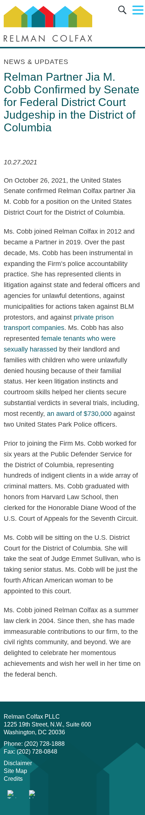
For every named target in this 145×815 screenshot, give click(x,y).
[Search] (122, 11)
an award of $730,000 (79, 413)
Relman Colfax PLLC (32, 716)
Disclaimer (18, 763)
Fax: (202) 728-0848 (30, 751)
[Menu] (138, 10)
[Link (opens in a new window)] (12, 794)
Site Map (15, 771)
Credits (13, 779)
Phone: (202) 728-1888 (34, 744)
